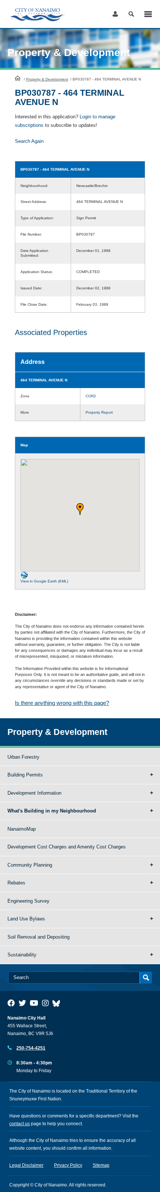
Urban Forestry (23, 757)
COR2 (91, 396)
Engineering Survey (28, 901)
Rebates (16, 883)
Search (131, 14)
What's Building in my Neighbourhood (51, 811)
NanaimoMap (21, 829)
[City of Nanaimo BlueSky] (58, 1003)
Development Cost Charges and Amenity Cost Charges (66, 847)
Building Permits (25, 775)
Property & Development (47, 79)
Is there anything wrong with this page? (62, 703)
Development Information (34, 793)
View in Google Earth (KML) (44, 581)
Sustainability (21, 955)
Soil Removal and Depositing (38, 937)
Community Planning (29, 865)
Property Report (99, 412)
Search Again (29, 141)
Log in (115, 14)
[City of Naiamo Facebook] (11, 1003)
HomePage (17, 78)
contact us (19, 1123)
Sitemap (101, 1165)
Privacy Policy (68, 1165)
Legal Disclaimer (26, 1165)
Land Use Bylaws (26, 919)
